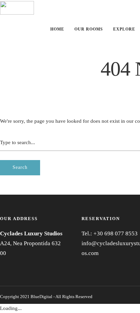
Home (57, 29)
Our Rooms (88, 29)
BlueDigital (41, 296)
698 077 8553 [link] (121, 233)
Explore (124, 29)
